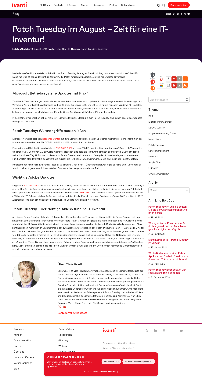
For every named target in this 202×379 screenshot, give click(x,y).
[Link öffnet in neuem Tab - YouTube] (181, 330)
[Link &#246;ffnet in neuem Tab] (174, 13)
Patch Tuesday (88, 49)
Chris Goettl (63, 49)
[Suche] (163, 5)
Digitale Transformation (160, 122)
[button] (169, 190)
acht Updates (31, 185)
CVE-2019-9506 (64, 148)
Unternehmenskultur (158, 174)
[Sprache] (158, 5)
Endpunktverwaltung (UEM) (162, 133)
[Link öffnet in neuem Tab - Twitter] (147, 330)
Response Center (51, 138)
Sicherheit (103, 49)
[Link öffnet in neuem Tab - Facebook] (172, 331)
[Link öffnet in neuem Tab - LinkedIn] (155, 331)
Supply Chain (154, 162)
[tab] (45, 5)
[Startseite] (19, 5)
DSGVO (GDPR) (156, 127)
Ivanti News (154, 139)
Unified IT (153, 168)
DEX (150, 116)
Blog (15, 14)
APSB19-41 (84, 192)
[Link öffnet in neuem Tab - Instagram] (164, 331)
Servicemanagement (158, 150)
